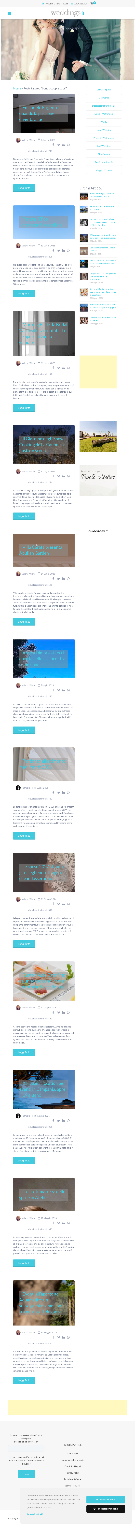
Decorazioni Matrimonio (104, 105)
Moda (104, 122)
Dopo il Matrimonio (103, 114)
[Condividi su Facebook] (53, 145)
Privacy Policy (72, 1472)
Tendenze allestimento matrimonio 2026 (42, 764)
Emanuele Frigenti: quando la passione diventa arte (38, 113)
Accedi (50, 3)
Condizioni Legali (73, 1466)
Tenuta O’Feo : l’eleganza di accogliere (41, 222)
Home (17, 88)
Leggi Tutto (24, 188)
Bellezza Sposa (104, 89)
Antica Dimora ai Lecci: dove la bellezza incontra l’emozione (42, 658)
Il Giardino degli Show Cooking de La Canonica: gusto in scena (42, 444)
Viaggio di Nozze (104, 170)
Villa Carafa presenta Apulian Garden (40, 550)
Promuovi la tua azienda (72, 1460)
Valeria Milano (29, 140)
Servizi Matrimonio (104, 162)
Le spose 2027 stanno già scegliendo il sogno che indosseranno (41, 872)
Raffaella (26, 787)
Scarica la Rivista (73, 1485)
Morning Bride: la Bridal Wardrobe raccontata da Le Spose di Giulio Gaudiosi (43, 333)
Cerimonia (104, 97)
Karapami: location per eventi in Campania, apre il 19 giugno (42, 1089)
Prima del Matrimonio (104, 138)
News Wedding (104, 130)
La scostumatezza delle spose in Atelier (42, 1194)
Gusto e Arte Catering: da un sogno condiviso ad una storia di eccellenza (42, 980)
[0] (91, 3)
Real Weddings (104, 146)
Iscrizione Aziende (72, 1479)
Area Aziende (80, 4)
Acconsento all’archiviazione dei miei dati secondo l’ (26, 1460)
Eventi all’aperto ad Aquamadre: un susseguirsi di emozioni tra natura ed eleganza (40, 1302)
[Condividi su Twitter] (58, 145)
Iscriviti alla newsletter (26, 1441)
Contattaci (73, 1453)
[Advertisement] (98, 372)
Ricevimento (104, 154)
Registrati (62, 3)
